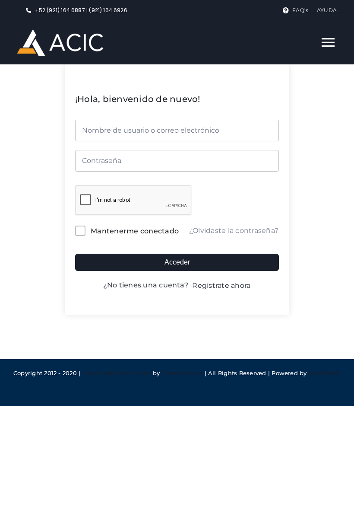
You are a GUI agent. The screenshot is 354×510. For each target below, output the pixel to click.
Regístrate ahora (221, 285)
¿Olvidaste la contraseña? (233, 230)
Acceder (177, 262)
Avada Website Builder (116, 373)
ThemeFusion (182, 373)
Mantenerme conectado (135, 231)
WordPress (325, 373)
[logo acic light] (60, 33)
